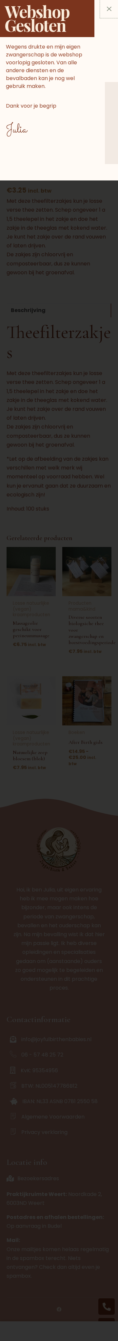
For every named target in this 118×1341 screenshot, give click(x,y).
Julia (16, 130)
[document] (59, 670)
